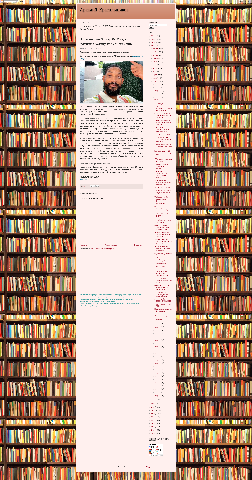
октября (155, 55)
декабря (155, 49)
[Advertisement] (111, 272)
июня (155, 68)
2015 (153, 427)
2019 (153, 414)
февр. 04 (158, 386)
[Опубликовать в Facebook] (96, 186)
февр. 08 (158, 373)
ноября (155, 52)
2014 (153, 430)
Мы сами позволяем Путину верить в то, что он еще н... (163, 241)
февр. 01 (158, 396)
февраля (156, 81)
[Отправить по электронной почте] (91, 186)
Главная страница (111, 245)
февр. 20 (158, 333)
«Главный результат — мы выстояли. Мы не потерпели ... (162, 248)
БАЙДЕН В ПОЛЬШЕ (162, 187)
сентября (156, 58)
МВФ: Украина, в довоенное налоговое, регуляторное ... (162, 182)
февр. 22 (158, 327)
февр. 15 (158, 350)
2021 (153, 407)
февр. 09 (158, 369)
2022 (153, 404)
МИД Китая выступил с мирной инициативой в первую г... (163, 318)
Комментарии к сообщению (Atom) (103, 249)
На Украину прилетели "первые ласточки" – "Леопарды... (162, 102)
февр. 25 (158, 94)
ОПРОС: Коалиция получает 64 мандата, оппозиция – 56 (162, 227)
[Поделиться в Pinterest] (98, 186)
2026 (153, 36)
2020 (153, 410)
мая (154, 71)
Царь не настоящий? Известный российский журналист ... (163, 159)
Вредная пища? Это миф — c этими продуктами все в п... (163, 146)
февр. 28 (158, 84)
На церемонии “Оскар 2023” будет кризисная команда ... (162, 139)
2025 (153, 39)
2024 (153, 42)
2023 (153, 46)
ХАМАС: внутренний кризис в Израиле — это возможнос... (162, 262)
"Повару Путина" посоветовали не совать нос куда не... (163, 220)
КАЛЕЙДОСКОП (86, 48)
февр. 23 (158, 324)
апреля (155, 75)
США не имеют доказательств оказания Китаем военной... (163, 108)
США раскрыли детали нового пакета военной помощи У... (163, 115)
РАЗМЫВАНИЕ (159, 204)
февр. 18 (158, 340)
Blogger (149, 467)
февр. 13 (158, 356)
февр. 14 (158, 353)
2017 (153, 420)
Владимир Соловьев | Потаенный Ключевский (161, 166)
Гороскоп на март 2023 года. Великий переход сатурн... (162, 153)
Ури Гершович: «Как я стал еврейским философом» (161, 199)
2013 (153, 433)
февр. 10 (158, 366)
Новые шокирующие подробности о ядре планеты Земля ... (161, 294)
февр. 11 (158, 363)
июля (155, 65)
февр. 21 (158, 330)
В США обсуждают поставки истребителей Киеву (163, 280)
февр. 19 (158, 337)
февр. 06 (158, 379)
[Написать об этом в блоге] (93, 186)
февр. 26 (158, 91)
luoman (134, 467)
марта (155, 78)
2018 (153, 417)
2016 (153, 423)
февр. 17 (158, 343)
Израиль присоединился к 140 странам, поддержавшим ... (163, 311)
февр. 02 (158, 392)
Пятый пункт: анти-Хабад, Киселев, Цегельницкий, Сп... (161, 209)
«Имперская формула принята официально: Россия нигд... (162, 234)
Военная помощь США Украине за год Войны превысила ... (162, 122)
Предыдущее (138, 245)
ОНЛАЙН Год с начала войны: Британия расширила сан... (162, 287)
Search (151, 27)
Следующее (84, 245)
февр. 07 (158, 376)
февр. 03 (158, 389)
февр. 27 (158, 87)
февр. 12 (158, 360)
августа (155, 62)
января (155, 400)
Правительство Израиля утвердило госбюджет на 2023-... (162, 192)
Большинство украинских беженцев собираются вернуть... (163, 255)
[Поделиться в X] (95, 186)
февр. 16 (158, 347)
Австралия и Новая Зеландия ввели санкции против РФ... (162, 273)
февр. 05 (158, 383)
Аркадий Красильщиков (104, 9)
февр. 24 (158, 97)
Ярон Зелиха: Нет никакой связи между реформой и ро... (162, 129)
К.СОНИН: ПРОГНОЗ (162, 134)
